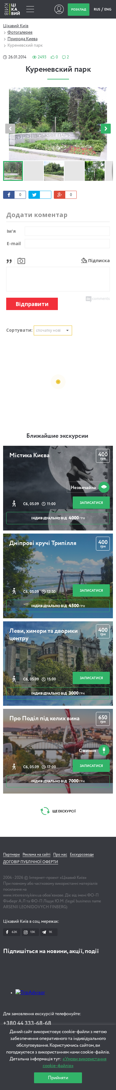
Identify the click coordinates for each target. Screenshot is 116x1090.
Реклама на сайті (36, 855)
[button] (106, 129)
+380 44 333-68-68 (27, 1023)
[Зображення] (21, 260)
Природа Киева (22, 39)
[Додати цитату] (10, 260)
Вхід (59, 9)
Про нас (60, 855)
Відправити (32, 304)
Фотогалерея (19, 32)
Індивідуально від (58, 518)
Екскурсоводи (82, 855)
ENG (107, 9)
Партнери (11, 855)
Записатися (91, 503)
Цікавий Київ (15, 26)
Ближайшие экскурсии (57, 436)
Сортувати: (19, 330)
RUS (97, 9)
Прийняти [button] (58, 1077)
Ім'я (11, 231)
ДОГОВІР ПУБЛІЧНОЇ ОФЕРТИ (30, 862)
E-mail (14, 243)
